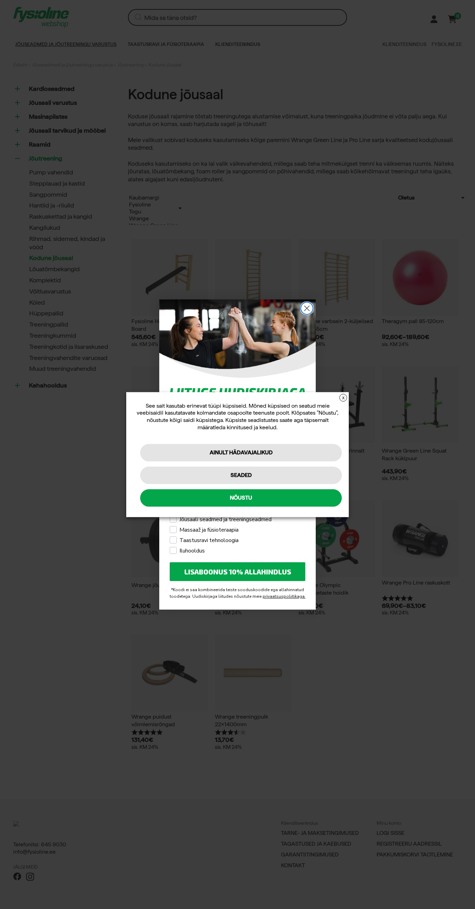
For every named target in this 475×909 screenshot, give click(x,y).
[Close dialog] (307, 308)
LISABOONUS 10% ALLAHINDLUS (237, 571)
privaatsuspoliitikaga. (284, 596)
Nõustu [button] (241, 497)
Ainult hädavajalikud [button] (241, 452)
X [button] (343, 397)
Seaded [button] (241, 475)
